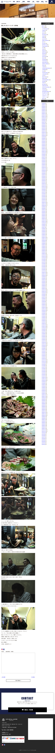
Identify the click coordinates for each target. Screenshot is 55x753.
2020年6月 (43, 211)
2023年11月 (44, 151)
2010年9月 (43, 381)
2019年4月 (43, 231)
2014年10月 (44, 310)
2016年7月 (43, 279)
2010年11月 (44, 378)
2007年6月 (43, 438)
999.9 (43, 33)
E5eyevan (43, 50)
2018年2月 (43, 251)
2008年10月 (44, 415)
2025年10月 (44, 117)
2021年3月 (43, 198)
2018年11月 (44, 238)
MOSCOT (43, 78)
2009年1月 (43, 410)
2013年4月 (43, 336)
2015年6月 (43, 298)
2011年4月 (43, 371)
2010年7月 (43, 384)
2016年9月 (43, 276)
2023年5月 (43, 160)
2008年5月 (43, 422)
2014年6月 (43, 316)
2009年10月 (44, 397)
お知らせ (43, 25)
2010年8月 (43, 383)
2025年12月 (44, 114)
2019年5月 (43, 230)
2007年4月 (43, 441)
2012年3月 (43, 355)
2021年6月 (43, 193)
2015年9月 (43, 294)
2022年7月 (43, 174)
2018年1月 (43, 253)
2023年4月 (43, 161)
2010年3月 (43, 390)
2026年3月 (43, 110)
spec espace (44, 84)
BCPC (43, 41)
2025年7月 (43, 122)
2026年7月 (43, 104)
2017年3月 (43, 268)
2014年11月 (44, 308)
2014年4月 (43, 319)
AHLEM (43, 36)
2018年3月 (43, 250)
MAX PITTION (44, 76)
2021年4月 (43, 196)
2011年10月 (44, 362)
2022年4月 (43, 179)
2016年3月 (43, 285)
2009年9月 (43, 399)
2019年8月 (43, 225)
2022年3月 (43, 180)
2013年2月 (43, 339)
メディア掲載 (42, 2)
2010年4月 (43, 389)
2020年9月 (43, 206)
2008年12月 (44, 412)
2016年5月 (43, 282)
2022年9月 (43, 171)
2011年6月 (43, 368)
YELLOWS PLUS (44, 92)
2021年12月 (44, 184)
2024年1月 (43, 148)
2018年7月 (43, 244)
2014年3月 (43, 320)
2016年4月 (43, 284)
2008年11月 (44, 413)
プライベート (44, 97)
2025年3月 (43, 128)
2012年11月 (44, 343)
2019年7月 (43, 227)
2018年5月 (43, 247)
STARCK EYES (44, 85)
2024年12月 (44, 132)
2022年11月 (44, 168)
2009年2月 (43, 409)
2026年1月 (43, 113)
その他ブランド (44, 95)
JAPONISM (44, 69)
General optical (44, 62)
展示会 (43, 98)
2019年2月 (43, 234)
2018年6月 (43, 246)
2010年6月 (43, 386)
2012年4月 (43, 354)
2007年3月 (43, 442)
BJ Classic (44, 43)
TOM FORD (44, 90)
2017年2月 (43, 269)
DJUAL (43, 49)
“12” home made (45, 28)
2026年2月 (43, 112)
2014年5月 (43, 317)
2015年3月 (43, 303)
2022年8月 (43, 173)
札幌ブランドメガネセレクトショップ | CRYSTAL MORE (28, 750)
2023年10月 (44, 152)
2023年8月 (43, 155)
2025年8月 (43, 120)
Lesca (43, 71)
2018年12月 (44, 237)
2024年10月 (44, 135)
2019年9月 (43, 224)
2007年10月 (44, 432)
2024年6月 (43, 141)
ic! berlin (43, 66)
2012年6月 (43, 351)
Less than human (45, 72)
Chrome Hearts (44, 46)
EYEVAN (43, 55)
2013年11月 (44, 326)
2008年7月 (43, 419)
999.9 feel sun (44, 34)
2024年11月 (44, 133)
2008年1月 (43, 428)
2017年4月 (43, 266)
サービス (28, 2)
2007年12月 (44, 429)
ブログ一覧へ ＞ (18, 680)
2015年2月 (43, 304)
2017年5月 (43, 265)
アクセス (38, 2)
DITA (43, 47)
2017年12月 (44, 254)
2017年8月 (43, 260)
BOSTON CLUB (44, 44)
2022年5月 (43, 177)
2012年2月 (43, 356)
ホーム (14, 2)
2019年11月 (44, 221)
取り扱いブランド (23, 2)
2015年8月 (43, 295)
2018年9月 (43, 241)
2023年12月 (44, 149)
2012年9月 (43, 346)
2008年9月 (43, 416)
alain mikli (44, 39)
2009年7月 (43, 402)
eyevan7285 (44, 56)
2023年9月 (43, 154)
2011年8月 (43, 365)
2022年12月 (44, 167)
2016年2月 (43, 286)
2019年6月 (43, 228)
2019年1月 (43, 235)
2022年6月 (43, 176)
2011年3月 (43, 372)
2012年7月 (43, 349)
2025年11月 (44, 116)
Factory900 (44, 59)
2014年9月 (43, 311)
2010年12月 (44, 377)
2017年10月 (44, 257)
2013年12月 (44, 324)
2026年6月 (43, 106)
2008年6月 (43, 421)
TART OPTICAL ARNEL (46, 87)
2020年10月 (44, 205)
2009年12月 (44, 394)
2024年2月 (43, 147)
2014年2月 (43, 321)
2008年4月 (43, 423)
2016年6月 (43, 281)
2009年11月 (44, 396)
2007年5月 (43, 440)
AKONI (43, 37)
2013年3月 (43, 337)
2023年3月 (43, 163)
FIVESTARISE (44, 60)
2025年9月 (43, 119)
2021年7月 (43, 192)
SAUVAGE (43, 81)
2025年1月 (43, 131)
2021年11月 (44, 186)
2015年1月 (43, 305)
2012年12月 (44, 342)
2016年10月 (44, 275)
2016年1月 (43, 288)
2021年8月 (43, 190)
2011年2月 (43, 374)
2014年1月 (43, 323)
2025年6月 (43, 123)
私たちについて (18, 2)
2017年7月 (43, 262)
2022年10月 (44, 170)
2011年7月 (43, 367)
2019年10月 (44, 222)
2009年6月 (43, 403)
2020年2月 (43, 217)
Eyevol (43, 57)
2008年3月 (43, 425)
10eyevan (43, 30)
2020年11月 (44, 203)
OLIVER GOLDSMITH (45, 79)
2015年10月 (44, 292)
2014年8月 (43, 313)
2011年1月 (43, 375)
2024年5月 (43, 142)
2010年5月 (43, 387)
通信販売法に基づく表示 (6, 734)
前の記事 (3, 677)
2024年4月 (43, 144)
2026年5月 (43, 107)
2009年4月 (43, 406)
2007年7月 (43, 437)
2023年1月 (43, 165)
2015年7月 (43, 297)
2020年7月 (43, 209)
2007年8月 (43, 435)
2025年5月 (43, 125)
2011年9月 (43, 364)
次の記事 (32, 677)
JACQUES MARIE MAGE (46, 68)
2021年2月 (43, 199)
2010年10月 (44, 380)
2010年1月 (43, 393)
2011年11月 (44, 361)
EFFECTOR (44, 52)
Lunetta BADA (44, 74)
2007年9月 (43, 434)
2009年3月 (43, 407)
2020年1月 (43, 218)
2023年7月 (43, 157)
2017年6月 (43, 263)
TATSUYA (43, 88)
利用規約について (5, 732)
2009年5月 (43, 405)
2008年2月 (43, 426)
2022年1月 (43, 183)
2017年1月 (43, 270)
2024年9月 (43, 136)
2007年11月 (44, 431)
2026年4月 (43, 109)
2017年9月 (43, 259)
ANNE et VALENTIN (45, 40)
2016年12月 (44, 272)
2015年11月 (44, 291)
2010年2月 (43, 391)
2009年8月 (43, 400)
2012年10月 (44, 345)
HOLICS (43, 65)
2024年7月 (43, 139)
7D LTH (43, 31)
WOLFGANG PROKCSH (46, 91)
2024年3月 (43, 145)
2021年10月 (44, 187)
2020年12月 (44, 202)
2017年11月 (44, 256)
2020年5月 (43, 212)
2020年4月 (43, 214)
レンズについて (33, 2)
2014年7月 (43, 314)
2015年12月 (44, 289)
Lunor (43, 75)
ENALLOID (44, 53)
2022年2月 (43, 182)
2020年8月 (43, 208)
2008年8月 (43, 418)
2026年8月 (43, 103)
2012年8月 (43, 348)
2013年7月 (43, 332)
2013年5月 (43, 335)
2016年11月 (44, 273)
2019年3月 (43, 233)
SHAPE (43, 82)
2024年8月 (43, 138)
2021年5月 (43, 195)
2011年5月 (43, 370)
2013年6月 (43, 333)
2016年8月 (43, 278)
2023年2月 (43, 164)
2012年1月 (43, 358)
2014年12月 (44, 307)
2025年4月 (43, 126)
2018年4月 (43, 249)
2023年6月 (43, 158)
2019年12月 (44, 219)
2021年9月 (43, 189)
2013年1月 (43, 340)
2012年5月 (43, 352)
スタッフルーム (44, 94)
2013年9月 (43, 329)
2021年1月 (43, 200)
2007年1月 (43, 444)
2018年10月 (44, 240)
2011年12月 (44, 359)
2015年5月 (43, 300)
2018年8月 (43, 243)
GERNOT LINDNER (45, 63)
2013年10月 (44, 327)
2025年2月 (43, 129)
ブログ (46, 2)
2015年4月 (43, 301)
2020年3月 (43, 215)
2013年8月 (43, 330)
